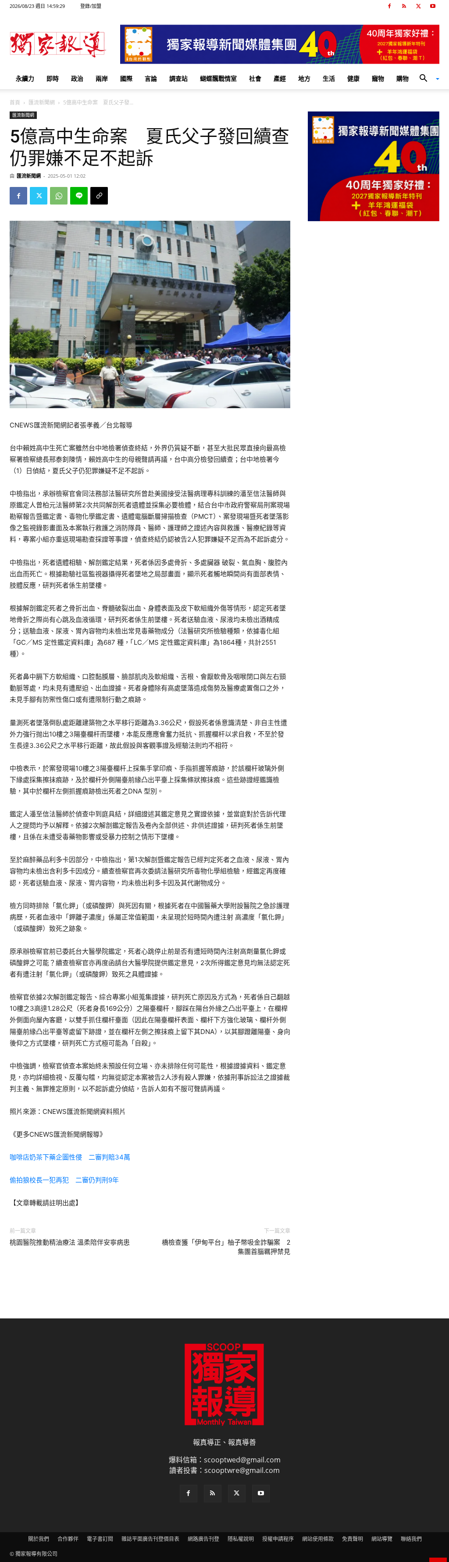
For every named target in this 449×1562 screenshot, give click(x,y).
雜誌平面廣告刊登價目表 (150, 1539)
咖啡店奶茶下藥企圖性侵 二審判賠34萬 (70, 1157)
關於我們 (38, 1539)
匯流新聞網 (42, 102)
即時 (52, 78)
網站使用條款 (318, 1539)
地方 (304, 78)
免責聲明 (352, 1539)
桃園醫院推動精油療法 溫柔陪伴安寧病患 (70, 1242)
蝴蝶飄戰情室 (218, 78)
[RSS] (403, 6)
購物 (402, 78)
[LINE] (79, 196)
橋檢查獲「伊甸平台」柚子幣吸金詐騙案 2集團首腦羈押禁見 (226, 1247)
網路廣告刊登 (203, 1539)
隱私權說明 (241, 1539)
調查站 (178, 78)
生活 (329, 78)
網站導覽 (381, 1539)
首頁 (15, 102)
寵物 (378, 78)
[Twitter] (418, 6)
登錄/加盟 (90, 6)
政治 (77, 78)
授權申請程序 (278, 1539)
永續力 (25, 78)
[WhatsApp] (59, 196)
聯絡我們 (411, 1539)
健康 (353, 78)
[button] (426, 79)
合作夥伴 (67, 1539)
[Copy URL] (99, 196)
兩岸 (102, 78)
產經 (280, 78)
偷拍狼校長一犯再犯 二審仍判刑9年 (64, 1180)
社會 (255, 78)
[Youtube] (432, 6)
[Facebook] (389, 6)
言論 (151, 78)
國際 (126, 78)
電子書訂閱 (100, 1539)
